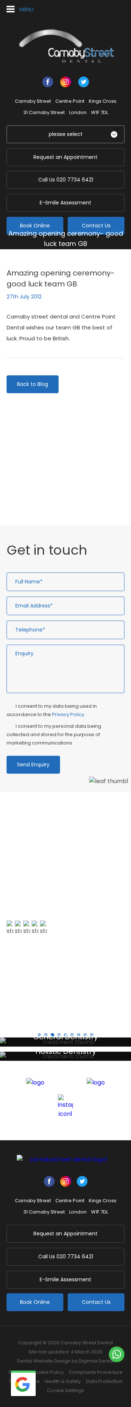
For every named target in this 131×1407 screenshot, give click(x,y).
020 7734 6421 (65, 179)
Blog (60, 256)
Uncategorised (39, 494)
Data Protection (104, 1381)
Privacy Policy (68, 714)
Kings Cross (102, 101)
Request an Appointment (65, 157)
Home (39, 256)
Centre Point (69, 101)
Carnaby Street (33, 101)
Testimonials (32, 972)
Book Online (35, 225)
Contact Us (96, 225)
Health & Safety (63, 1381)
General (82, 256)
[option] (65, 899)
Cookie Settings (65, 1390)
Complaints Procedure (96, 1372)
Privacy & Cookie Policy (36, 1372)
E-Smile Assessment (65, 202)
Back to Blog (32, 384)
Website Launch (40, 468)
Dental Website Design (44, 1360)
